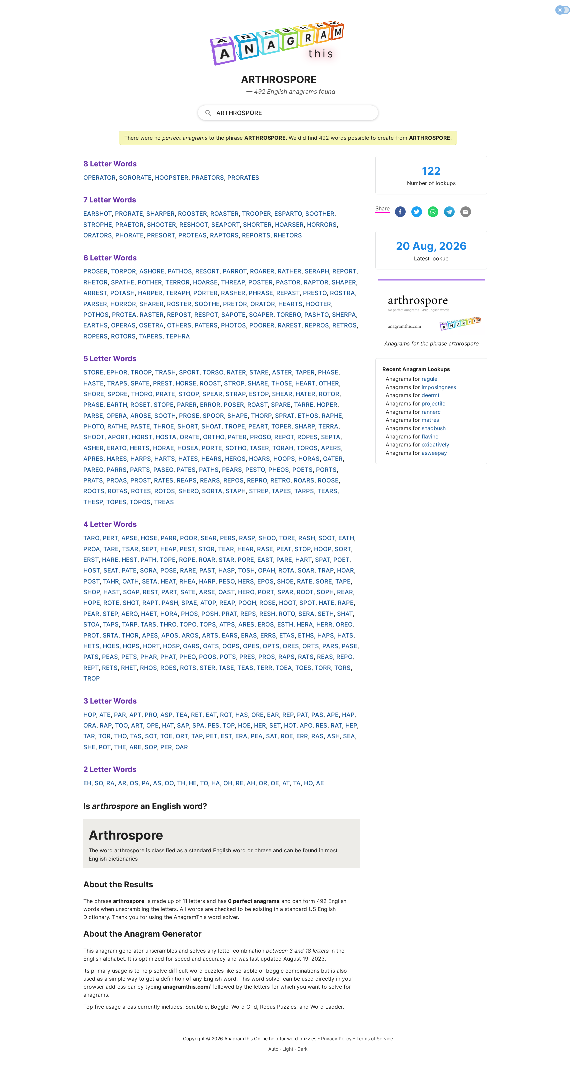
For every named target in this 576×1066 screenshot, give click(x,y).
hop (89, 714)
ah (251, 783)
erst (91, 559)
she (89, 747)
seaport (225, 224)
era (241, 736)
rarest (289, 325)
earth (117, 404)
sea (349, 736)
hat (168, 725)
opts (271, 646)
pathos (180, 271)
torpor (123, 271)
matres (430, 419)
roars (304, 480)
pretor (235, 303)
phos (189, 613)
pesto (255, 469)
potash (122, 292)
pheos (278, 469)
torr (323, 667)
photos (233, 325)
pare (284, 559)
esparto (288, 213)
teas (245, 667)
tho (120, 736)
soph (325, 592)
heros (235, 458)
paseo (163, 469)
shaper (344, 282)
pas (317, 714)
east (265, 559)
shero (188, 490)
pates (186, 469)
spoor (213, 415)
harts (164, 458)
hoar (345, 570)
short (187, 426)
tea (182, 714)
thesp (93, 501)
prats (93, 480)
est (226, 736)
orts (310, 646)
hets (91, 646)
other (329, 383)
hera (305, 624)
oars (191, 646)
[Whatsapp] (433, 212)
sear (209, 538)
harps (140, 458)
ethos (308, 415)
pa (146, 783)
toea (284, 667)
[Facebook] (400, 212)
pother (150, 282)
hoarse (205, 282)
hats (345, 635)
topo (188, 624)
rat (336, 725)
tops (208, 624)
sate (188, 592)
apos (169, 635)
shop (91, 592)
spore (117, 393)
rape (346, 602)
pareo (93, 469)
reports (256, 235)
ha (215, 783)
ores (291, 646)
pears (232, 469)
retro (280, 480)
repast (288, 292)
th (181, 783)
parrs (117, 469)
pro (151, 714)
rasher (233, 292)
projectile (433, 403)
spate (140, 383)
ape (333, 714)
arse (207, 592)
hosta (166, 436)
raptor (316, 282)
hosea (187, 447)
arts (210, 635)
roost (210, 383)
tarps (304, 490)
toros (307, 447)
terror (177, 282)
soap (131, 592)
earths (95, 325)
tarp (129, 624)
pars (330, 646)
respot (206, 314)
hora (169, 613)
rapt (150, 602)
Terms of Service (374, 1038)
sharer (151, 303)
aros (190, 635)
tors (342, 667)
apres (93, 458)
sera (306, 613)
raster (152, 314)
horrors (322, 224)
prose (189, 415)
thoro (141, 393)
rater (236, 372)
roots (93, 490)
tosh (246, 570)
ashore (151, 271)
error (210, 404)
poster (260, 282)
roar (207, 559)
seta (149, 581)
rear (345, 592)
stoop (188, 393)
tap (197, 736)
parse (93, 415)
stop (303, 549)
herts (140, 447)
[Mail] (465, 212)
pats (91, 656)
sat (271, 736)
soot (326, 538)
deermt (431, 395)
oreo (344, 624)
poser (234, 404)
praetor (129, 224)
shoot (93, 436)
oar (181, 747)
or (263, 783)
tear (226, 549)
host (91, 570)
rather (289, 271)
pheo (187, 656)
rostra (342, 292)
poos (207, 656)
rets (110, 667)
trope (235, 426)
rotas (118, 490)
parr (169, 538)
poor (188, 538)
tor (104, 736)
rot (226, 714)
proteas (192, 235)
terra (328, 426)
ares (246, 624)
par (120, 714)
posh (209, 613)
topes (116, 501)
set (275, 725)
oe (275, 783)
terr (264, 667)
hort (151, 646)
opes (251, 646)
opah (266, 570)
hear (245, 549)
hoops (284, 458)
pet (211, 736)
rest (150, 592)
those (281, 383)
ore (257, 714)
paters (206, 325)
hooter (318, 303)
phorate (129, 235)
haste (93, 383)
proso (260, 436)
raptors (224, 235)
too (121, 725)
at (286, 783)
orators (97, 235)
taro (91, 538)
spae (189, 602)
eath (346, 538)
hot (290, 725)
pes (213, 725)
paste (140, 426)
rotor (329, 393)
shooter (161, 224)
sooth (165, 415)
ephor (117, 372)
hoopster (171, 177)
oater (333, 458)
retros (344, 325)
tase (226, 667)
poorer (261, 325)
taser (259, 447)
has (241, 714)
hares (117, 458)
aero (129, 613)
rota (286, 570)
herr (324, 624)
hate (326, 602)
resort (207, 271)
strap (236, 393)
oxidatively (435, 444)
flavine (430, 436)
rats (306, 656)
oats (211, 646)
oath (130, 581)
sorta (212, 490)
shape (237, 415)
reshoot (193, 224)
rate (304, 581)
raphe (332, 415)
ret (196, 714)
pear (91, 613)
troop (141, 372)
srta (110, 635)
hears (211, 458)
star (226, 559)
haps (325, 635)
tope (168, 559)
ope (152, 725)
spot (307, 602)
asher (93, 447)
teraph (178, 292)
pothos (96, 314)
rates (163, 480)
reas (325, 656)
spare (281, 404)
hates (188, 458)
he (193, 783)
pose (168, 570)
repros (317, 325)
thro (168, 624)
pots (228, 656)
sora (148, 570)
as (157, 783)
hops (131, 646)
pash (170, 602)
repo (344, 656)
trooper (256, 213)
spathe (122, 282)
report (344, 271)
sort (343, 549)
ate (105, 714)
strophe (97, 224)
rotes (141, 490)
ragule (429, 378)
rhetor (95, 282)
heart (305, 383)
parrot (235, 271)
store (93, 372)
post (91, 581)
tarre (303, 404)
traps (117, 383)
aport (118, 436)
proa (91, 549)
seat (110, 570)
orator (262, 303)
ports (326, 469)
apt (135, 714)
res (321, 725)
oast (226, 592)
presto (315, 292)
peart (258, 426)
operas (123, 325)
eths (306, 635)
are (135, 747)
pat (302, 714)
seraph (317, 271)
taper (305, 372)
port (266, 592)
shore (93, 393)
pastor (288, 282)
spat (322, 559)
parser (95, 303)
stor (206, 549)
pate (129, 570)
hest (129, 559)
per (166, 747)
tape (343, 581)
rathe (117, 426)
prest (162, 383)
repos (233, 480)
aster (282, 372)
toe (166, 736)
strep (258, 490)
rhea (187, 581)
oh (227, 783)
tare (111, 549)
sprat (284, 415)
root (305, 592)
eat (211, 714)
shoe (285, 581)
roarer (262, 271)
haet (149, 613)
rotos (164, 490)
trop (91, 678)
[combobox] (288, 112)
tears (327, 490)
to (204, 783)
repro (257, 480)
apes (150, 635)
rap (106, 725)
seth (326, 613)
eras (249, 635)
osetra (151, 325)
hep (351, 725)
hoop (322, 549)
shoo (267, 538)
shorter (257, 224)
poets (302, 469)
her (260, 725)
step (110, 613)
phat (168, 656)
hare (110, 559)
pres (247, 656)
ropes (307, 436)
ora (89, 725)
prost (140, 480)
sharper (160, 213)
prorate (129, 213)
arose (140, 415)
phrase (261, 292)
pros (266, 656)
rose (267, 602)
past (207, 570)
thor (130, 635)
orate (190, 436)
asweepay (434, 452)
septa (330, 436)
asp (166, 714)
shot (131, 602)
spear (212, 393)
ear (273, 714)
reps (248, 613)
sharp (305, 426)
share (258, 383)
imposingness (439, 387)
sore (324, 581)
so (99, 783)
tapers (150, 336)
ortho (213, 436)
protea (124, 314)
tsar (130, 549)
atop (208, 602)
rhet (129, 667)
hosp (171, 646)
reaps (187, 480)
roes (168, 667)
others (179, 325)
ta (297, 783)
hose (149, 538)
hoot (287, 602)
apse (129, 538)
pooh (247, 602)
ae (320, 783)
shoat (211, 426)
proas (116, 480)
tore (287, 538)
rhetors (288, 235)
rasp (247, 538)
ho (308, 783)
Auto (273, 1049)
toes (303, 667)
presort (161, 235)
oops (231, 646)
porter (205, 292)
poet (341, 559)
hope (91, 602)
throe (163, 426)
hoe (244, 725)
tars (148, 624)
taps (111, 624)
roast (257, 404)
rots (188, 667)
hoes (111, 646)
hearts (290, 303)
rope (187, 559)
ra (110, 783)
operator (99, 177)
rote (111, 602)
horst (142, 436)
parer (187, 404)
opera (116, 415)
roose (328, 480)
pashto (316, 314)
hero (246, 592)
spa (198, 725)
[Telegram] (449, 212)
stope (164, 404)
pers (228, 538)
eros (266, 624)
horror (123, 303)
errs (268, 635)
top (229, 725)
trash (165, 372)
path (148, 559)
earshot (97, 213)
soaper (261, 314)
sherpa (344, 314)
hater (305, 393)
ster (207, 667)
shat (345, 613)
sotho (235, 447)
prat (229, 613)
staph (236, 490)
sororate (135, 177)
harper (150, 292)
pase (349, 646)
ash (333, 736)
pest (187, 549)
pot (105, 747)
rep (288, 714)
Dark (302, 1049)
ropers (95, 336)
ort (182, 736)
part (169, 592)
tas (136, 736)
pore (246, 559)
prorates (243, 177)
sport (189, 372)
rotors (123, 336)
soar (306, 570)
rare (188, 570)
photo (93, 426)
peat (283, 549)
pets (129, 656)
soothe (207, 303)
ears (230, 635)
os (134, 783)
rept (91, 667)
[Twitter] (416, 212)
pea (257, 736)
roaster (224, 213)
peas (110, 656)
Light (287, 1049)
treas (164, 501)
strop (234, 383)
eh (87, 783)
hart (303, 559)
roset (140, 404)
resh (267, 613)
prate (165, 393)
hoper (327, 404)
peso (227, 581)
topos (140, 501)
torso (213, 372)
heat (168, 581)
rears (210, 480)
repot (284, 436)
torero (289, 314)
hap (348, 714)
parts (140, 469)
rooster (192, 213)
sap (183, 725)
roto (287, 613)
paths (209, 469)
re (239, 783)
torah (282, 447)
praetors (208, 177)
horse (186, 383)
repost (179, 314)
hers (246, 581)
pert (110, 538)
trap (326, 570)
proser (95, 271)
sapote (233, 314)
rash (306, 538)
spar (285, 592)
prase (93, 404)
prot (91, 635)
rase (265, 549)
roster (179, 303)
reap (227, 602)
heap (168, 549)
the (120, 747)
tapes (281, 490)
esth (285, 624)
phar (148, 656)
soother (319, 213)
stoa (91, 624)
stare (259, 372)
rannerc (431, 411)
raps (286, 656)
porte (212, 447)
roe (287, 736)
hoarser (289, 224)
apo (306, 725)
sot (151, 736)
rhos (148, 667)
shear (282, 393)
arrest (95, 292)
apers (331, 447)
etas (287, 635)
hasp (226, 570)
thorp (261, 415)
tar (89, 736)
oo (169, 783)
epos (265, 581)
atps (227, 624)
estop (259, 393)
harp (207, 581)
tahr (111, 581)
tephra (178, 336)
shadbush (434, 428)
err (302, 736)
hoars (259, 458)
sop (151, 747)
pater (237, 436)
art (137, 725)
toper (281, 426)
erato (116, 447)
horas (309, 458)
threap (233, 282)
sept (149, 549)
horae (163, 447)
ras (317, 736)
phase (328, 372)
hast (111, 592)
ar (122, 783)
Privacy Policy (336, 1038)
